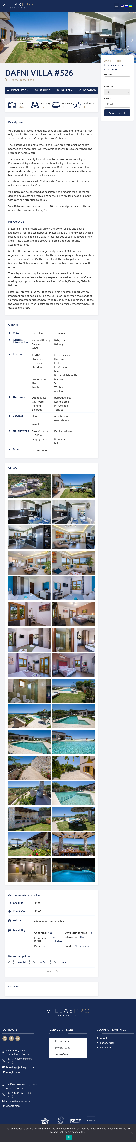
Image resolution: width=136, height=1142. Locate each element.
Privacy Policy (62, 1047)
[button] (116, 6)
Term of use (61, 1054)
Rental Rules (62, 1041)
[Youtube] (17, 1038)
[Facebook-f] (11, 1038)
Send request (117, 112)
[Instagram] (4, 1038)
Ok (68, 1137)
